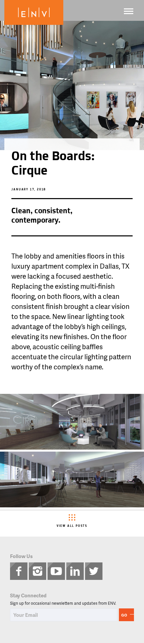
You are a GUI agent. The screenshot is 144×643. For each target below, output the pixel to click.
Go (124, 614)
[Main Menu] (128, 11)
